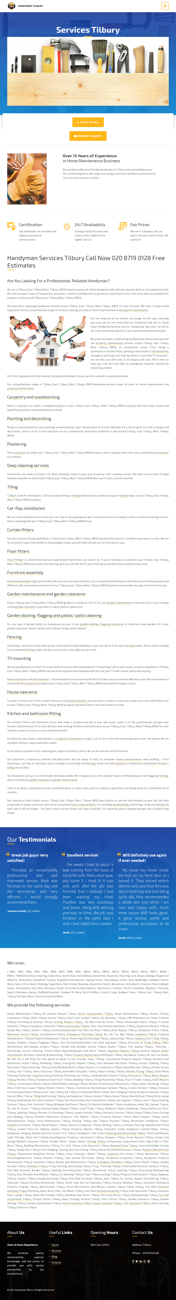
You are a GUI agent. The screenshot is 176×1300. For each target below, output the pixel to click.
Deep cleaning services (28, 465)
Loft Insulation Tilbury (136, 1203)
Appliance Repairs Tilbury (123, 1050)
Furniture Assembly (107, 1191)
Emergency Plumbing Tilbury (84, 1034)
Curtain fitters (20, 529)
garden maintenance (119, 602)
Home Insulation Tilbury (77, 1203)
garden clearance (69, 593)
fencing (129, 645)
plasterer (20, 452)
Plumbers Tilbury (37, 1166)
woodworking (47, 396)
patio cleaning (88, 615)
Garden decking (21, 615)
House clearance (22, 691)
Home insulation (17, 679)
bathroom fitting (45, 713)
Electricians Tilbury (77, 1026)
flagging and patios (55, 615)
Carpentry (16, 396)
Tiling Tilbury (160, 1038)
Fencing (14, 636)
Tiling (12, 486)
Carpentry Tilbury (145, 1034)
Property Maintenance (86, 1055)
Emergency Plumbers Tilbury (114, 1162)
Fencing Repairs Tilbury (67, 1022)
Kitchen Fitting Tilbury (140, 1071)
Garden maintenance (26, 593)
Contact (56, 1262)
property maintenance (134, 310)
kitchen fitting (157, 763)
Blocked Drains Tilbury (123, 1145)
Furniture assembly (25, 572)
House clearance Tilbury (107, 1203)
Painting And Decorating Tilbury (125, 1133)
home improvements (129, 759)
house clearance (77, 700)
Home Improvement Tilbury (95, 1013)
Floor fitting (14, 559)
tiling (75, 495)
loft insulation (159, 351)
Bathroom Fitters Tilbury (22, 1034)
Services (56, 1250)
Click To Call (89, 122)
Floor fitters (18, 551)
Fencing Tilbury (96, 1141)
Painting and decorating (29, 418)
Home (55, 1244)
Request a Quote (89, 136)
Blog (54, 1256)
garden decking (89, 624)
